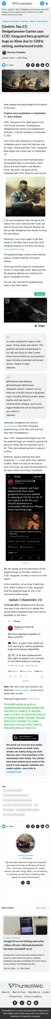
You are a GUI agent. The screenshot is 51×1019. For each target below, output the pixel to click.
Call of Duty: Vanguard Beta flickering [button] (15, 795)
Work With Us (34, 992)
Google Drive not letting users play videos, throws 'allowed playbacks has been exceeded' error (24, 945)
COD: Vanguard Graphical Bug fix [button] (28, 810)
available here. (14, 771)
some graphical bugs (14, 249)
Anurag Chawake (16, 52)
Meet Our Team (19, 992)
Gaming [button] (24, 21)
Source (11, 367)
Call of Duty (33, 698)
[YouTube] (29, 1002)
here (34, 727)
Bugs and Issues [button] (11, 21)
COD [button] (36, 805)
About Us (6, 992)
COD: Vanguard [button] (8, 810)
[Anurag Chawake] (25, 843)
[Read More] (25, 925)
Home (4, 9)
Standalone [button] (42, 21)
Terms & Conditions (33, 996)
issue (18, 460)
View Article (41, 908)
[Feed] (36, 1002)
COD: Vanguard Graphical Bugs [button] (14, 815)
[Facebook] (15, 1002)
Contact (46, 992)
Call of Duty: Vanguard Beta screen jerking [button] (17, 800)
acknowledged (11, 425)
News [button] (32, 21)
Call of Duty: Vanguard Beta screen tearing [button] (17, 805)
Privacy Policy (15, 996)
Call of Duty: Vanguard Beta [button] (12, 790)
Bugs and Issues (13, 937)
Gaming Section (22, 690)
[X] (22, 1002)
